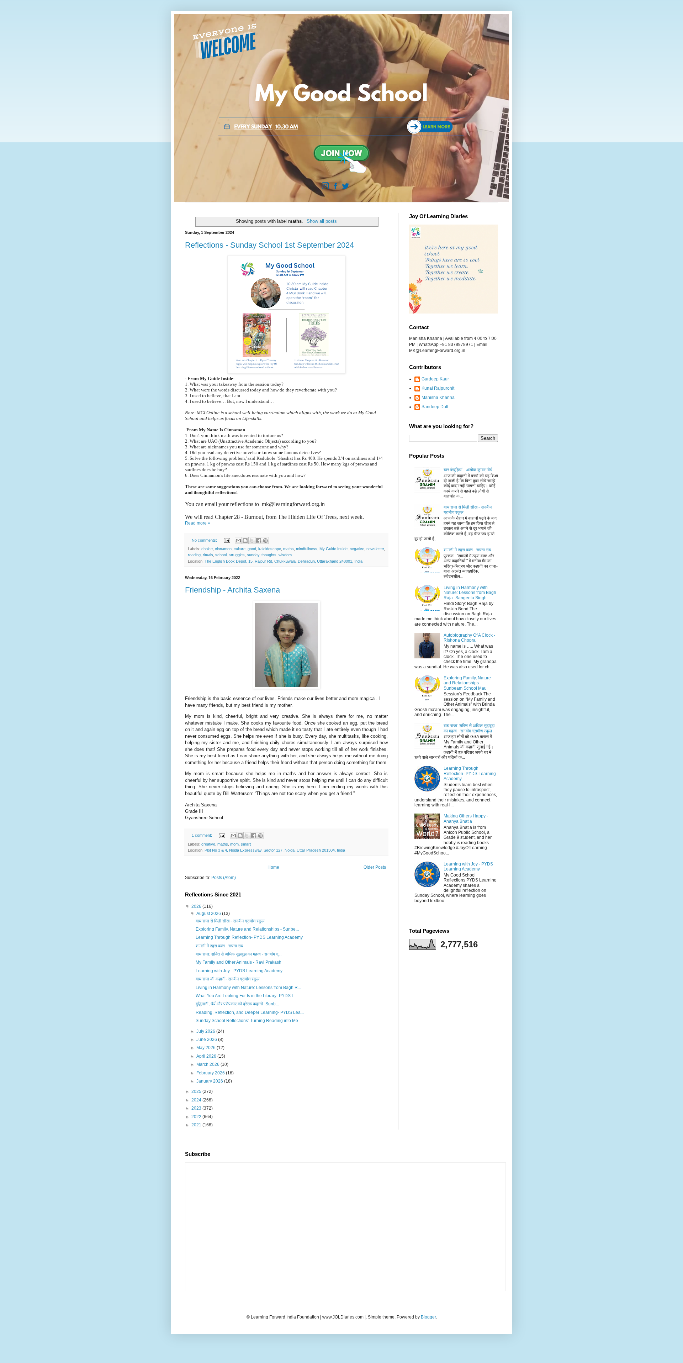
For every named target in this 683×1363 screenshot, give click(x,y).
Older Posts (375, 867)
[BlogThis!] (245, 540)
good (252, 549)
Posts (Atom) (223, 877)
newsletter (375, 549)
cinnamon (223, 549)
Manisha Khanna (438, 397)
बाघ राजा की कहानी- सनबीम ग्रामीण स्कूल (228, 979)
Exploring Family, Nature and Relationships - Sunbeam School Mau (467, 683)
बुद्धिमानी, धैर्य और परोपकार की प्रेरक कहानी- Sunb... (237, 1003)
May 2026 (206, 1047)
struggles (237, 555)
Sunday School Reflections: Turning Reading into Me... (248, 1020)
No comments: (205, 540)
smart (246, 844)
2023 (196, 1108)
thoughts (268, 555)
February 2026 (211, 1072)
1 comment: (202, 835)
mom (234, 844)
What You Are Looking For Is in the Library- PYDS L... (246, 995)
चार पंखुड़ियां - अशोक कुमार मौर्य (468, 469)
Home (273, 867)
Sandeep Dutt (435, 406)
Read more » (197, 523)
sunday (253, 555)
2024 (196, 1100)
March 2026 (208, 1064)
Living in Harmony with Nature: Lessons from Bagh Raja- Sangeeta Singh (470, 592)
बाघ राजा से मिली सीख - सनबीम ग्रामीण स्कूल (230, 921)
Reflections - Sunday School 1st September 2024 (269, 245)
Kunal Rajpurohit (438, 388)
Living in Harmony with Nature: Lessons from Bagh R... (248, 987)
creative (208, 844)
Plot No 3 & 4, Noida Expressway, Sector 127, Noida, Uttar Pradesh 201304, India (275, 850)
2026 (196, 906)
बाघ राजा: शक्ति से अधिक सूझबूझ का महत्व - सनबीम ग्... (238, 954)
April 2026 (206, 1056)
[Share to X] (251, 540)
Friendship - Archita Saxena (232, 589)
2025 (196, 1091)
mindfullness (306, 549)
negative (357, 549)
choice (207, 549)
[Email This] (238, 540)
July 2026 (206, 1031)
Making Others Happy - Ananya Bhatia (466, 818)
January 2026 (210, 1081)
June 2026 (207, 1039)
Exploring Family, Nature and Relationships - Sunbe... (247, 929)
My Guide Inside (333, 549)
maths (288, 549)
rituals (208, 555)
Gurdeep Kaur (435, 379)
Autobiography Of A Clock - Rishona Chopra (469, 638)
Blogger (428, 1317)
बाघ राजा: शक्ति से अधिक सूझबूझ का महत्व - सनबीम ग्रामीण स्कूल (469, 728)
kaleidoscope (269, 549)
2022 (196, 1116)
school (221, 555)
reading (194, 555)
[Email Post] (226, 540)
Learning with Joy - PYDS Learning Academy (239, 970)
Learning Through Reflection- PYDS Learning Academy (249, 937)
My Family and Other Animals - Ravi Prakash (238, 962)
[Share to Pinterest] (265, 540)
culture (239, 549)
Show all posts (322, 221)
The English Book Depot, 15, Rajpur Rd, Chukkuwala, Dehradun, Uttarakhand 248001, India (283, 561)
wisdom (285, 555)
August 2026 (209, 913)
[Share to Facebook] (258, 540)
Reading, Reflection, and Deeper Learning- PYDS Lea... (250, 1012)
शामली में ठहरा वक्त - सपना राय (219, 945)
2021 (196, 1124)
